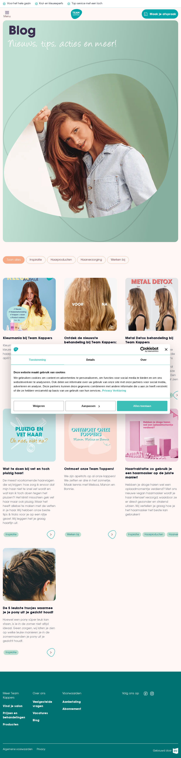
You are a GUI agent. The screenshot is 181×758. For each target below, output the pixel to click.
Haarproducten (61, 260)
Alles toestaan (142, 405)
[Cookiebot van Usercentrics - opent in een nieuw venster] (142, 349)
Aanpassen (88, 405)
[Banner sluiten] (166, 349)
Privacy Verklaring (114, 390)
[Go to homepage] (76, 14)
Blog (36, 720)
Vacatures (40, 713)
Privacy (41, 749)
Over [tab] (144, 359)
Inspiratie (36, 260)
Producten (10, 724)
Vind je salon (12, 706)
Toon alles (14, 260)
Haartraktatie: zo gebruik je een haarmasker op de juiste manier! (149, 473)
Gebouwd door (164, 752)
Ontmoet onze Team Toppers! (89, 469)
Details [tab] (90, 359)
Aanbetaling (71, 702)
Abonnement (71, 709)
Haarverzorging (91, 260)
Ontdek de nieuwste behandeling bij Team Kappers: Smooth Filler (90, 342)
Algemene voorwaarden (18, 749)
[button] (7, 12)
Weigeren (39, 405)
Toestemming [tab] (37, 359)
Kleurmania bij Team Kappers (27, 338)
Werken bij (118, 260)
